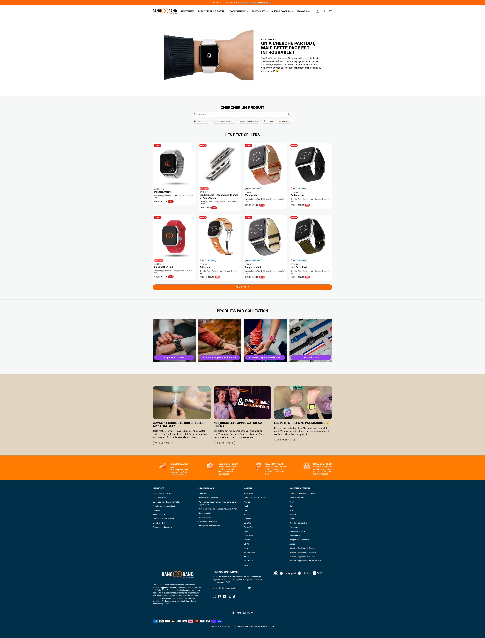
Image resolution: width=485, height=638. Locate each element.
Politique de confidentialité (209, 526)
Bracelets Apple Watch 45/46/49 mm (305, 561)
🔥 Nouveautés (284, 121)
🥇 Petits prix (268, 121)
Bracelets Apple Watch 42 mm (302, 556)
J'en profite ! (284, 440)
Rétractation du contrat (162, 527)
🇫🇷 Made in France (201, 121)
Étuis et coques (295, 535)
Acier (291, 510)
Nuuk (246, 506)
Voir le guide (163, 443)
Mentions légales (205, 517)
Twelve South (249, 552)
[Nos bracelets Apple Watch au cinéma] (243, 402)
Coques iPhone (238, 11)
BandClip (247, 523)
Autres (292, 544)
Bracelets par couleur (298, 523)
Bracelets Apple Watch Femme (302, 548)
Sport (291, 502)
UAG (246, 510)
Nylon (291, 519)
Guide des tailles (159, 498)
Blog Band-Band (159, 523)
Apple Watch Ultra (296, 498)
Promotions (303, 11)
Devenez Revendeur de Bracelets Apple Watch (217, 509)
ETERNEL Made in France (255, 498)
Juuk (246, 548)
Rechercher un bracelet (208, 498)
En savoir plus (224, 443)
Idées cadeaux (159, 514)
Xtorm (246, 556)
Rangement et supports (299, 540)
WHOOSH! (248, 561)
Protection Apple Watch (249, 121)
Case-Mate (248, 535)
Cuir (291, 506)
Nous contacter (205, 513)
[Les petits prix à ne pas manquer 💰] (303, 402)
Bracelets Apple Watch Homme (302, 552)
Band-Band (248, 493)
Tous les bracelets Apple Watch (302, 493)
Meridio (247, 514)
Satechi (247, 540)
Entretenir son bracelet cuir (164, 506)
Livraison (156, 510)
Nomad (247, 502)
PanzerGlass (249, 527)
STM (246, 531)
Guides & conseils (281, 11)
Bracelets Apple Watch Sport (224, 121)
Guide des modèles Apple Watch (166, 502)
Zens (246, 565)
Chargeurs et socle (297, 531)
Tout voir (242, 287)
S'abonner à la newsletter (163, 519)
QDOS (246, 544)
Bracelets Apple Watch (211, 11)
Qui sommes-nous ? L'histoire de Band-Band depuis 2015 (217, 503)
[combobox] (242, 114)
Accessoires (259, 11)
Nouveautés (187, 11)
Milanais (292, 514)
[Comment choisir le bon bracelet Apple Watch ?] (182, 402)
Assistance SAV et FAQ (162, 493)
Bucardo (247, 519)
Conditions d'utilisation (207, 521)
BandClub (202, 493)
